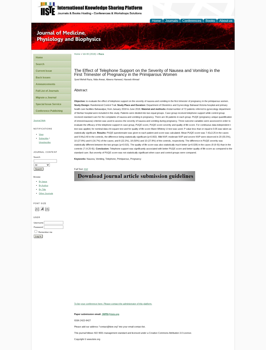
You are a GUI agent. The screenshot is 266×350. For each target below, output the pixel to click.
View (41, 134)
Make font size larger (47, 208)
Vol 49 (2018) (89, 54)
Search (40, 64)
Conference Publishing (49, 110)
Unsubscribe (45, 142)
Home (156, 21)
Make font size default (42, 208)
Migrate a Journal (46, 97)
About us (225, 21)
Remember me (45, 232)
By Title (42, 189)
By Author (43, 185)
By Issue (43, 181)
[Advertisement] (153, 210)
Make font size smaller (37, 208)
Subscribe (43, 138)
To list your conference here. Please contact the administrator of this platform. (113, 303)
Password (38, 227)
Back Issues (43, 77)
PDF (86, 169)
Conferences (191, 21)
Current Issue (44, 70)
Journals (171, 21)
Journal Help (39, 120)
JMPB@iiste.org (110, 314)
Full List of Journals (47, 90)
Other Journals (46, 193)
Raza (101, 54)
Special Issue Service (48, 104)
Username (38, 223)
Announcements (45, 84)
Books (210, 21)
